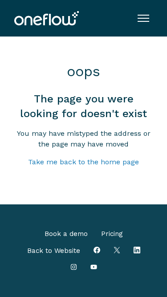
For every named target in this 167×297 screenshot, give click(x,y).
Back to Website (53, 251)
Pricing (112, 234)
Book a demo (66, 234)
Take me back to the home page (83, 162)
